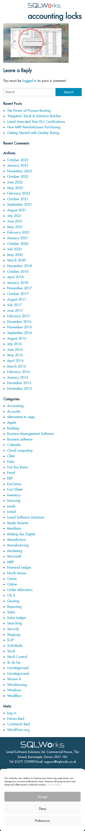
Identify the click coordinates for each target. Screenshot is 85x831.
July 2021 (14, 216)
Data (10, 461)
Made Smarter (18, 523)
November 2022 (19, 171)
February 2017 (18, 316)
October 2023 (17, 160)
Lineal (11, 511)
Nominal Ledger (19, 567)
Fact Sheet (14, 489)
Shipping (13, 634)
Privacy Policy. (54, 784)
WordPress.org (18, 730)
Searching (14, 623)
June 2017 (15, 310)
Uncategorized (18, 673)
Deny (42, 809)
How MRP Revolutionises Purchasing (33, 127)
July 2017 (14, 305)
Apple (11, 422)
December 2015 (19, 383)
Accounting (15, 406)
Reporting (14, 606)
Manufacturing (18, 545)
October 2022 (17, 176)
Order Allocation (19, 590)
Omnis (12, 579)
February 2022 (18, 193)
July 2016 (14, 344)
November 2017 (19, 288)
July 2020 (14, 249)
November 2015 (19, 388)
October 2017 (17, 294)
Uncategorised (18, 668)
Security (13, 629)
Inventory (14, 495)
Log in (11, 713)
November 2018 (19, 266)
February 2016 (18, 372)
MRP (10, 562)
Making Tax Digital (21, 534)
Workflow (14, 696)
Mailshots (14, 528)
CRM (11, 456)
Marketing (14, 551)
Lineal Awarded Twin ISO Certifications (36, 121)
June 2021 (15, 221)
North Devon (16, 573)
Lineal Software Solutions (25, 517)
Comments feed (18, 724)
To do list (13, 662)
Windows (14, 690)
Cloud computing (19, 450)
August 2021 (16, 210)
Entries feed (15, 718)
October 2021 (17, 199)
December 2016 (19, 321)
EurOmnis (14, 484)
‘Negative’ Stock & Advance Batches (34, 116)
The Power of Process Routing (29, 110)
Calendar (14, 445)
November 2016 (19, 327)
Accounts (13, 411)
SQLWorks (15, 645)
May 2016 (15, 355)
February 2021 (18, 232)
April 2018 (15, 277)
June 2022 (15, 182)
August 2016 (16, 338)
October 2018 (17, 271)
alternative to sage (21, 417)
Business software (20, 439)
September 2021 (19, 204)
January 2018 (17, 282)
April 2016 (15, 360)
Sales (11, 612)
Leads (11, 506)
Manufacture (16, 539)
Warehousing (17, 684)
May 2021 (15, 227)
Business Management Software (30, 433)
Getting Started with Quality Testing (33, 133)
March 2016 (16, 366)
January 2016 (17, 377)
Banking (13, 428)
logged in (29, 80)
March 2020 (16, 260)
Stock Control (17, 657)
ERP (10, 478)
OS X (11, 595)
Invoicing (13, 500)
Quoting (13, 601)
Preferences (42, 821)
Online (12, 584)
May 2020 (15, 255)
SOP (10, 640)
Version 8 (14, 679)
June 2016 (15, 349)
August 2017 (16, 299)
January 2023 (17, 165)
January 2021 (17, 238)
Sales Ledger (16, 618)
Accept (42, 797)
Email (11, 472)
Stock (11, 651)
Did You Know (17, 467)
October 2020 (17, 243)
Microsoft (14, 556)
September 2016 (19, 333)
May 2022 (15, 188)
